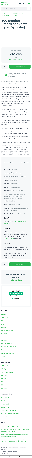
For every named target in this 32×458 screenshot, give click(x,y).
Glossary (4, 388)
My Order (4, 401)
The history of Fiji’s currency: (10, 426)
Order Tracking (6, 404)
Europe (3, 84)
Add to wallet (20, 67)
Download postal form (8, 346)
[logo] (7, 3)
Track (3, 356)
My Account (5, 397)
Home (3, 314)
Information (8, 163)
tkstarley (15, 451)
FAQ (2, 324)
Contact (4, 337)
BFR (27, 81)
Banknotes (4, 15)
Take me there (16, 280)
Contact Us (5, 417)
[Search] (28, 8)
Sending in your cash (8, 353)
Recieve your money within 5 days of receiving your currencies (17, 74)
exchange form (9, 239)
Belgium (22, 81)
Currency (4, 340)
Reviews (4, 334)
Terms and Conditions (8, 410)
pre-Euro (15, 84)
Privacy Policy (6, 407)
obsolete (9, 84)
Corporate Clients (7, 330)
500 (2, 81)
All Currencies (5, 13)
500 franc (15, 15)
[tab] (8, 163)
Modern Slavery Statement (10, 413)
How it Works (23, 163)
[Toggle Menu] (29, 3)
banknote (7, 81)
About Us (4, 317)
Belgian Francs (17, 13)
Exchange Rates (6, 343)
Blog (2, 321)
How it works (5, 350)
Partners (4, 375)
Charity (3, 327)
